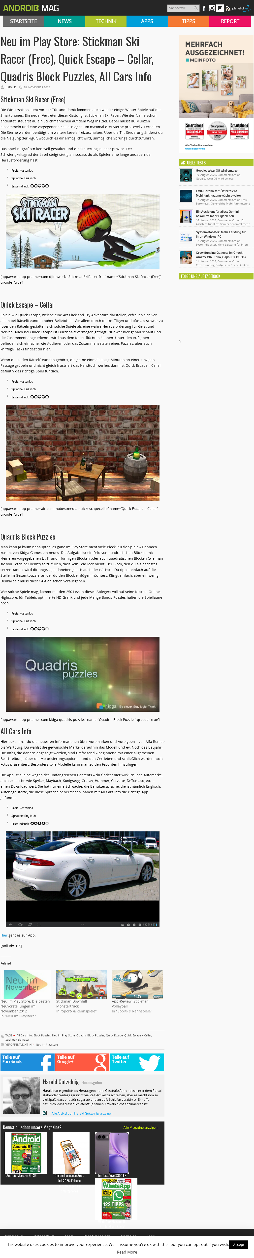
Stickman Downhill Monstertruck (71, 1003)
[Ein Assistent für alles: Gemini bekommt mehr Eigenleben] (186, 222)
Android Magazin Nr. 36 (21, 1175)
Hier (3, 935)
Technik (106, 21)
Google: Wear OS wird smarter (217, 170)
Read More (127, 1252)
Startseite (23, 21)
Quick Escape (114, 1035)
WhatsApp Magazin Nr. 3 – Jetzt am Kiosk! (112, 1223)
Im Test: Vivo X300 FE (112, 1175)
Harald (10, 87)
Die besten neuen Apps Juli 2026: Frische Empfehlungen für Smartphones (69, 1183)
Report (230, 21)
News (65, 21)
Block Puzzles (42, 1035)
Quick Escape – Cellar (137, 1035)
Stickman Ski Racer (17, 1039)
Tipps (188, 21)
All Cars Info (24, 1035)
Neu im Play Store (63, 1035)
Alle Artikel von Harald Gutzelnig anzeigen (82, 1113)
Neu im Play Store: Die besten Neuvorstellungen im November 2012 (25, 1006)
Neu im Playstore (47, 1044)
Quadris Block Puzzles (90, 1035)
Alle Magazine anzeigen (141, 1127)
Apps (147, 21)
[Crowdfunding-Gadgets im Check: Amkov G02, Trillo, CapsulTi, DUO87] (186, 263)
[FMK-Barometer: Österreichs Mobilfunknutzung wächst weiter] (186, 201)
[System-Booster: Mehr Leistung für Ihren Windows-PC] (186, 242)
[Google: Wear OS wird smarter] (186, 181)
